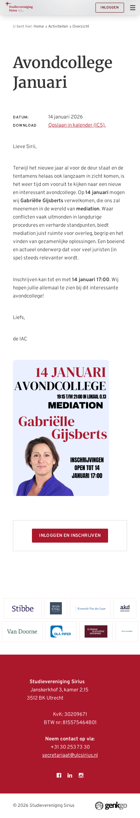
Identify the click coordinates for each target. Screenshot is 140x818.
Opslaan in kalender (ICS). (77, 125)
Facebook (59, 775)
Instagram (81, 775)
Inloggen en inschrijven (70, 536)
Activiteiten (58, 26)
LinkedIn (70, 775)
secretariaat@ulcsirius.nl (70, 755)
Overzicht (80, 26)
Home (39, 26)
